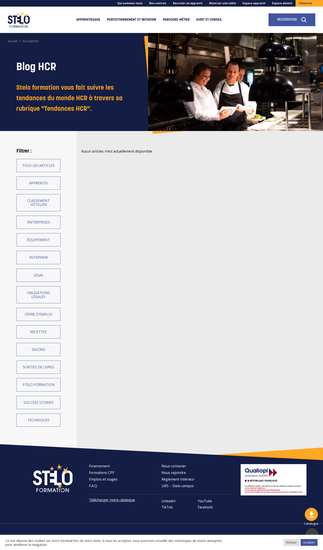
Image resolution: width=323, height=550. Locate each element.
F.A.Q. (93, 485)
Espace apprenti (254, 3)
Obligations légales (38, 294)
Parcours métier (176, 20)
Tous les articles (38, 165)
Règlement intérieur (178, 479)
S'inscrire (305, 3)
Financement (99, 466)
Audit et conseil (209, 20)
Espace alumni (282, 3)
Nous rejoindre (174, 472)
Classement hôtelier (38, 202)
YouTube (205, 501)
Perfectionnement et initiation (131, 20)
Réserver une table (222, 3)
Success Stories (38, 402)
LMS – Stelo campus (178, 485)
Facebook (205, 507)
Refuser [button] (291, 542)
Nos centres (157, 3)
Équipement (38, 239)
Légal (38, 275)
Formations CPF (101, 472)
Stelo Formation (38, 384)
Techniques (38, 420)
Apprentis (38, 183)
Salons (38, 349)
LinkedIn (169, 501)
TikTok (167, 507)
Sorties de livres (38, 367)
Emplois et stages (103, 479)
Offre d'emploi (38, 314)
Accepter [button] (309, 542)
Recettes (38, 332)
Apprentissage (88, 20)
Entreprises (38, 222)
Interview (38, 257)
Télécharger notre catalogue (112, 499)
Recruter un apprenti (188, 3)
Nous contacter (174, 466)
